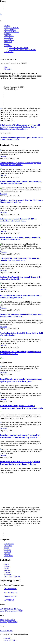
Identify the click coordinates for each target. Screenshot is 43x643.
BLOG (6, 44)
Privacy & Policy (10, 640)
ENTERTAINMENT (11, 28)
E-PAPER (8, 46)
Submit (24, 63)
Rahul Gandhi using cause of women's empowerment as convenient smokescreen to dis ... (21, 182)
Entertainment (9, 544)
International (8, 556)
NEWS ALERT (10, 30)
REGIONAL (9, 40)
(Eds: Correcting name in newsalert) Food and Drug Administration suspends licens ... (19, 259)
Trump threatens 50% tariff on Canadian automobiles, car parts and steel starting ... (20, 238)
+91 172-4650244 (6, 631)
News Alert (8, 546)
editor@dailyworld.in (7, 620)
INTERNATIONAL (11, 32)
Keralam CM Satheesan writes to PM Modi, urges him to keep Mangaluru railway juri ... (21, 315)
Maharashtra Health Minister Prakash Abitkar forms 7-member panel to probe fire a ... (21, 297)
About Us (7, 572)
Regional (7, 552)
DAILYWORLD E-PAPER (18, 48)
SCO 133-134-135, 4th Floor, (10, 609)
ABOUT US (8, 52)
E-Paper (7, 566)
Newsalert (7, 69)
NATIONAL (9, 36)
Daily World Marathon (12, 576)
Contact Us (8, 574)
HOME (7, 26)
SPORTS (7, 34)
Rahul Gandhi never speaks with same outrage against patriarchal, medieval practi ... (20, 164)
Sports (6, 548)
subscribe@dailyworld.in (8, 622)
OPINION (8, 42)
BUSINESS (8, 38)
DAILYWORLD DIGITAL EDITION (22, 50)
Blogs (6, 568)
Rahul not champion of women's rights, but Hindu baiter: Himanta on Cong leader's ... (19, 436)
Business (7, 550)
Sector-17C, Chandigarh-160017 (11, 611)
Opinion (7, 570)
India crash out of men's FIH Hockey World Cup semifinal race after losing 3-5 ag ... (18, 220)
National (7, 554)
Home (6, 67)
